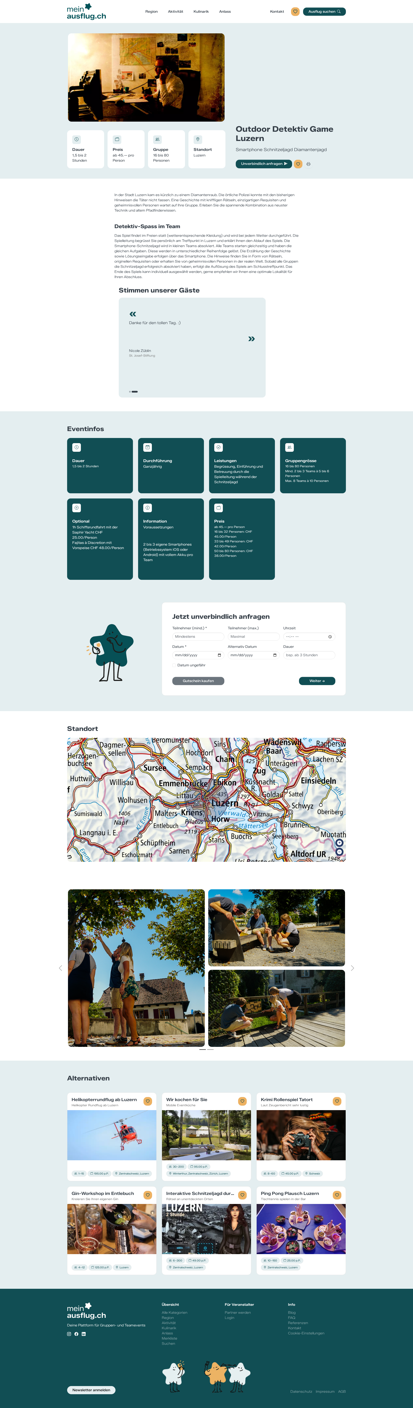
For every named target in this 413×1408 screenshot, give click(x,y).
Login (229, 1318)
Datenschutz (301, 1391)
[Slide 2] (210, 1049)
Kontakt (277, 11)
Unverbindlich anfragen (261, 164)
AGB (342, 1391)
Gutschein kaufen (198, 681)
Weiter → (317, 681)
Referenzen (298, 1323)
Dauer (288, 647)
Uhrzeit (289, 628)
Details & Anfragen (112, 1135)
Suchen (168, 1343)
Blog (292, 1313)
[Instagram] (69, 1334)
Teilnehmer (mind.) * (189, 628)
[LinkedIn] (84, 1334)
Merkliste (169, 1338)
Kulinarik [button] (201, 11)
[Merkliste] (295, 11)
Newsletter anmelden (91, 1390)
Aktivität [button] (175, 11)
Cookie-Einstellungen (306, 1333)
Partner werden (238, 1313)
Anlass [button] (225, 11)
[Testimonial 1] (132, 392)
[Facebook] (76, 1334)
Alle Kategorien (174, 1313)
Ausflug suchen (322, 11)
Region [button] (151, 11)
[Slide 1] (202, 1049)
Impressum (325, 1391)
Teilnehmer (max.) (243, 628)
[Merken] (298, 164)
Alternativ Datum (242, 647)
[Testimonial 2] (137, 392)
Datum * (179, 647)
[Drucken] (308, 164)
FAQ (291, 1318)
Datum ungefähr (191, 665)
